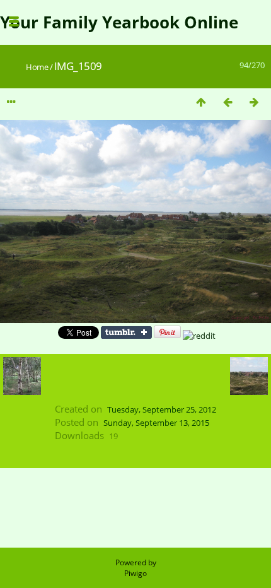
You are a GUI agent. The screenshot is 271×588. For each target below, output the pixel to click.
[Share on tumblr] (126, 335)
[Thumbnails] (201, 102)
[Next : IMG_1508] (254, 102)
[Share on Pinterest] (167, 335)
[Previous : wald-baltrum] (227, 102)
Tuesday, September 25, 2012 (161, 409)
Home (37, 67)
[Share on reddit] (199, 335)
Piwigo (135, 573)
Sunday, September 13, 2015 (156, 422)
